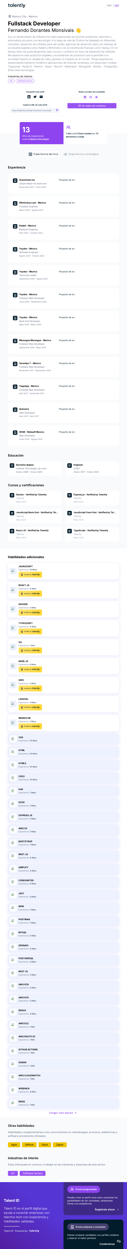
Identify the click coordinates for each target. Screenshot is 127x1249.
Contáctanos (107, 1244)
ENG (109, 5)
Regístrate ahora (105, 1209)
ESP (117, 5)
